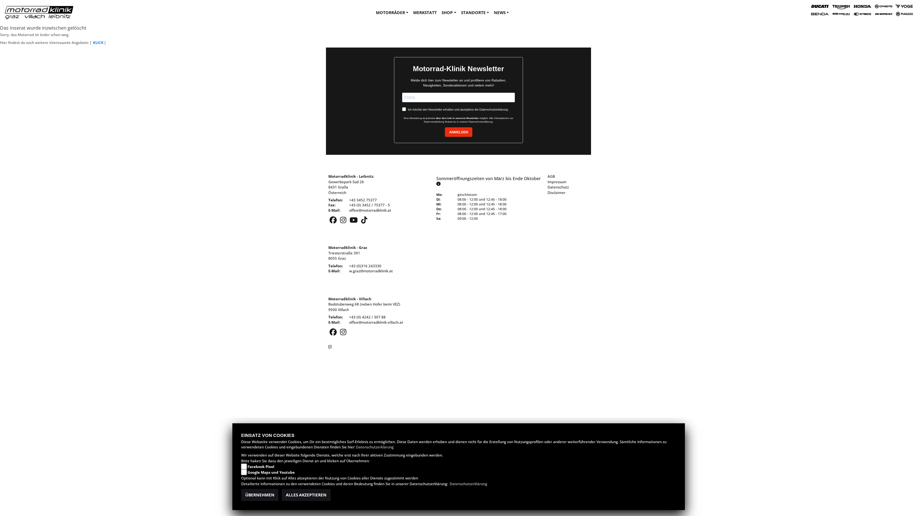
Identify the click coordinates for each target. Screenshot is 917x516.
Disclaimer (556, 192)
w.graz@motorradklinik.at (371, 271)
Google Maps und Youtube (271, 472)
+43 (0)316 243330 (365, 265)
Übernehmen (259, 495)
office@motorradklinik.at (370, 210)
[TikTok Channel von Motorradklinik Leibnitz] (364, 221)
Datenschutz (558, 187)
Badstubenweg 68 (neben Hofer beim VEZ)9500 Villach (364, 304)
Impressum (557, 181)
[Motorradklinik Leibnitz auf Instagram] (343, 221)
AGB (551, 176)
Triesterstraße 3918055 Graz (347, 253)
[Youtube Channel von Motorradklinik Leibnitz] (354, 221)
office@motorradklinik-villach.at (376, 322)
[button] (392, 13)
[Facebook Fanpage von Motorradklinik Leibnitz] (333, 221)
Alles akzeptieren (306, 495)
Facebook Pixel (261, 466)
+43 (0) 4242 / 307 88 (367, 317)
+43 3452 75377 (363, 200)
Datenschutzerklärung (375, 447)
